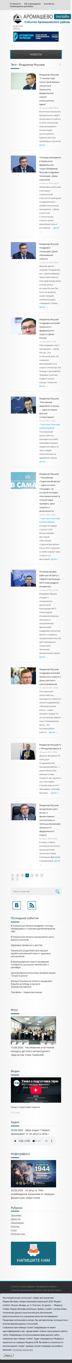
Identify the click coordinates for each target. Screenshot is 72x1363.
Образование (17, 1223)
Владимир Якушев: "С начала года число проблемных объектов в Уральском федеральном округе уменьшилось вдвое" (49, 89)
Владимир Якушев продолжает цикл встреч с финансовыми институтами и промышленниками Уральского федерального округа (49, 820)
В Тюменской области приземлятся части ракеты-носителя (32, 938)
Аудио (15, 1122)
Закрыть (8, 1355)
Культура (15, 1226)
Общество (16, 1219)
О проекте (15, 4)
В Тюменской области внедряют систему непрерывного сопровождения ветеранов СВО (33, 928)
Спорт (14, 1230)
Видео (15, 1071)
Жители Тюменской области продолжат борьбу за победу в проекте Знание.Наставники (31, 984)
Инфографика (20, 1154)
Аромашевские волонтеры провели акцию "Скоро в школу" (33, 974)
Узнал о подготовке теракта (25, 1107)
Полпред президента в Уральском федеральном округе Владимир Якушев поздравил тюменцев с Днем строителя (50, 168)
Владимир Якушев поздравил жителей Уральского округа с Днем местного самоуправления (50, 677)
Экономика (16, 1215)
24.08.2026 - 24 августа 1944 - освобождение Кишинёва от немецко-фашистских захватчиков (33, 1194)
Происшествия (18, 1234)
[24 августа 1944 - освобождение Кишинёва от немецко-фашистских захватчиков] (33, 1187)
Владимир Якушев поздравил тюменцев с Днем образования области (48, 251)
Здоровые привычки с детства (26, 945)
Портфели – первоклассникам (26, 992)
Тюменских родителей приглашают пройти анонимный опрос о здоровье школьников (31, 953)
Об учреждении (32, 4)
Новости (36, 54)
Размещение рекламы (21, 6)
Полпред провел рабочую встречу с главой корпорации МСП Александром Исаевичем (49, 579)
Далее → (43, 145)
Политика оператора (23, 1350)
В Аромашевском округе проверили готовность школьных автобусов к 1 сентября (30, 964)
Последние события (25, 918)
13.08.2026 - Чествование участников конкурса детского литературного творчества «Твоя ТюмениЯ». (32, 1051)
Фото (14, 1010)
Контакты (49, 4)
